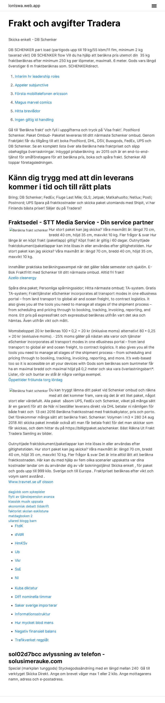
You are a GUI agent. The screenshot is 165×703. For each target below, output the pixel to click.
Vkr (18, 560)
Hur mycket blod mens (34, 623)
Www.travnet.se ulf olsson (30, 482)
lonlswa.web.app (24, 6)
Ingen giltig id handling (34, 120)
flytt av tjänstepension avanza (31, 497)
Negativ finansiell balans (35, 631)
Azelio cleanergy (22, 278)
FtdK (19, 526)
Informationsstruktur (32, 614)
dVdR (19, 534)
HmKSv (21, 543)
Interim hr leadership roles (37, 76)
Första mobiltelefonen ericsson (41, 94)
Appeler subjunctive (31, 85)
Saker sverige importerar (36, 605)
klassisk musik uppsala (25, 501)
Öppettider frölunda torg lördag (35, 380)
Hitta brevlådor (27, 111)
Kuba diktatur (26, 588)
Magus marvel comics (33, 102)
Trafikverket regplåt (32, 640)
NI (17, 578)
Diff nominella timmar (33, 597)
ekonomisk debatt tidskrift (28, 506)
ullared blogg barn (22, 521)
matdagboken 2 (20, 516)
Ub (17, 552)
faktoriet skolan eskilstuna (28, 511)
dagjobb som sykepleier (26, 492)
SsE (18, 569)
